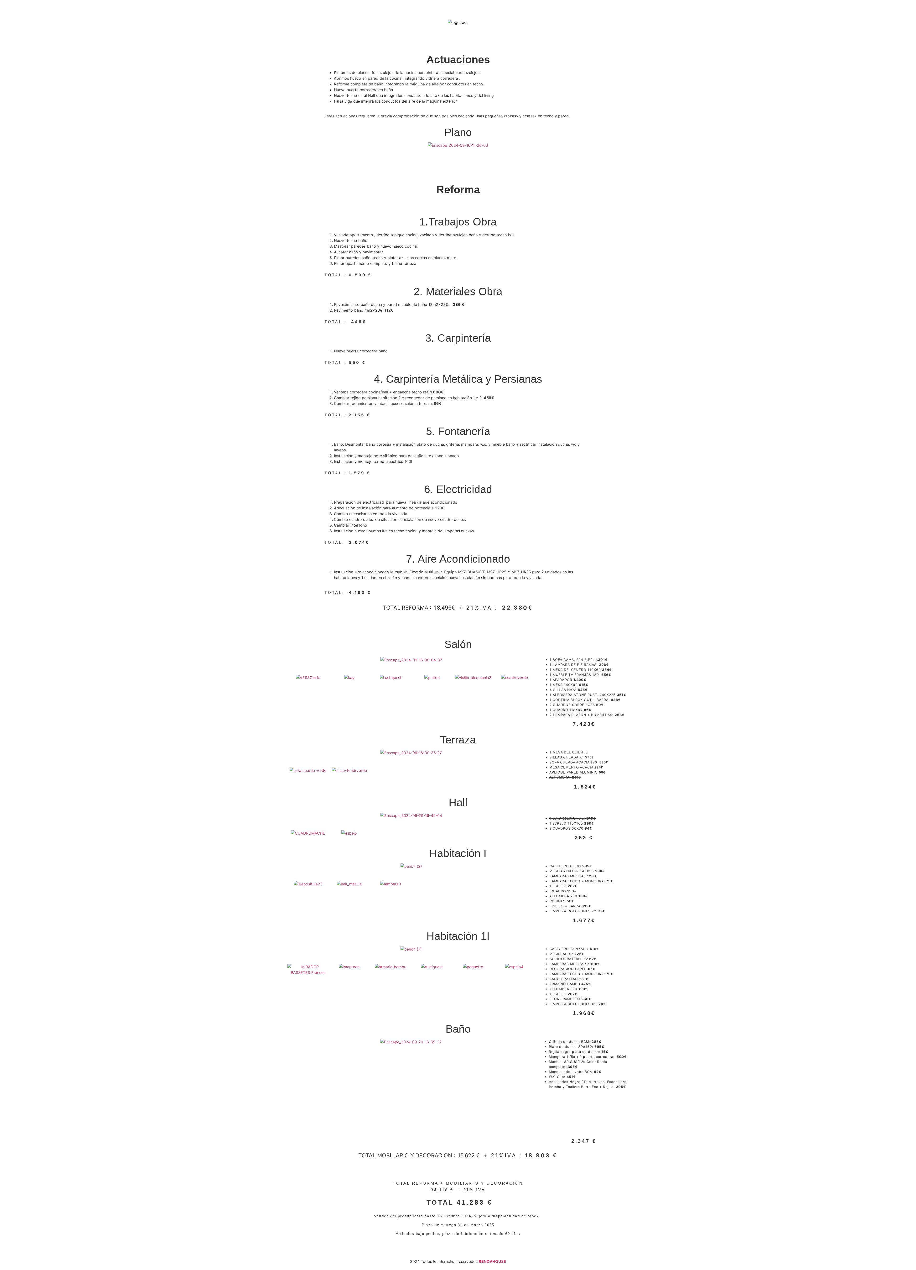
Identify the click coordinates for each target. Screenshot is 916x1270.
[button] (292, 660)
